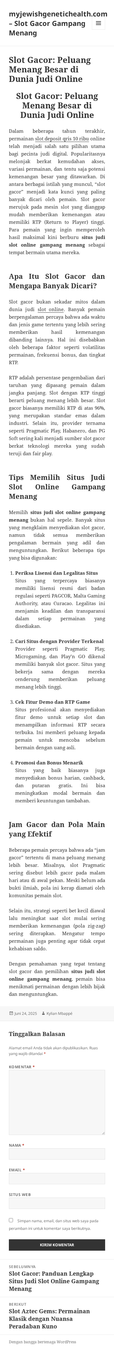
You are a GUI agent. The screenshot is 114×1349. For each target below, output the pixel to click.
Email (17, 1170)
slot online (51, 309)
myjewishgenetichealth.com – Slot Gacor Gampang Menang (58, 23)
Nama (17, 1145)
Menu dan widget (98, 29)
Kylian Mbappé (60, 1013)
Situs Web (20, 1194)
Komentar (22, 1067)
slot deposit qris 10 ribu (62, 138)
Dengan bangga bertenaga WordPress (42, 1342)
